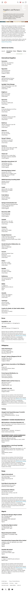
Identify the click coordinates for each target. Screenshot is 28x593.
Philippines (19, 51)
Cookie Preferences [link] (5, 583)
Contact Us (19, 585)
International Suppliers (9, 51)
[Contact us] (25, 2)
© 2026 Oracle (4, 581)
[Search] (18, 2)
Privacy (10, 581)
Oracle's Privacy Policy (6, 41)
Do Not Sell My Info (16, 581)
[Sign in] (23, 2)
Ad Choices (11, 583)
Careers (16, 583)
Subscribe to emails (5, 585)
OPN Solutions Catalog (21, 335)
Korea (14, 51)
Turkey (24, 51)
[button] (2, 2)
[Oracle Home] (5, 2)
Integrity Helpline (13, 585)
